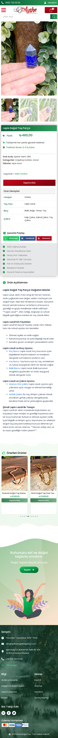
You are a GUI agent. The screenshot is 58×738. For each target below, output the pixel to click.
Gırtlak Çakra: (16, 394)
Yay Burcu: (14, 361)
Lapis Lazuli (30, 203)
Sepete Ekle (29, 182)
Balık (27, 210)
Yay (44, 210)
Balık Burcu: (14, 368)
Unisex (28, 197)
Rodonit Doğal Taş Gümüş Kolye (17, 493)
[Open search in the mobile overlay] (29, 16)
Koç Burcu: (14, 351)
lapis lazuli (17, 163)
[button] (4, 58)
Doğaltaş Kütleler (23, 160)
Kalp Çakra (30, 217)
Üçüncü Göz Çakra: (18, 384)
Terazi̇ (39, 210)
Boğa (32, 210)
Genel (36, 160)
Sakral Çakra (42, 217)
